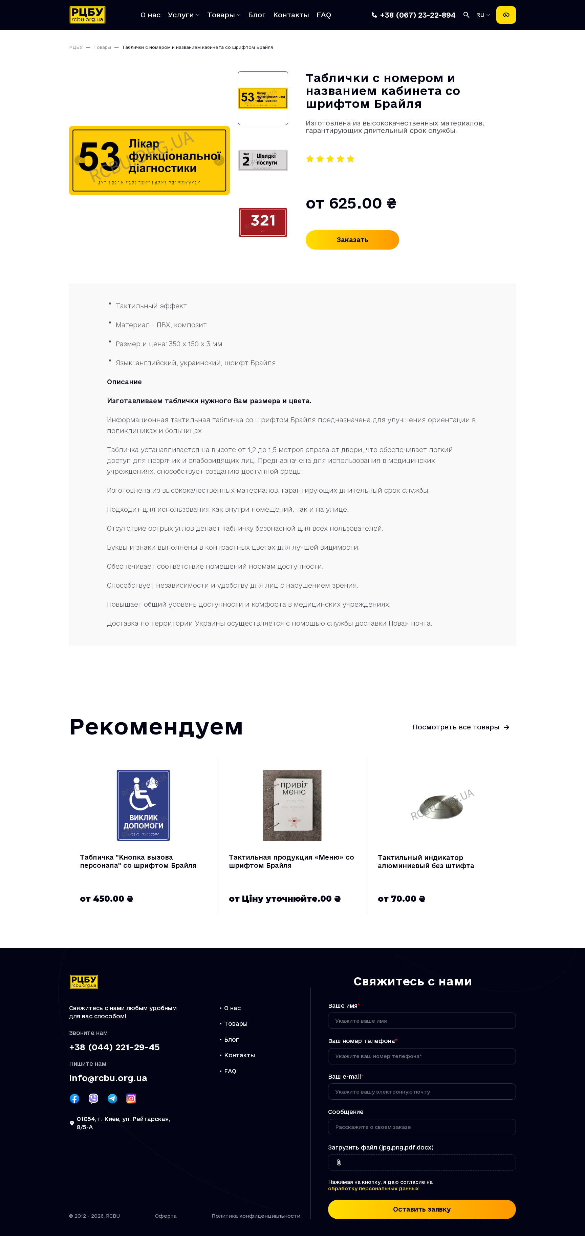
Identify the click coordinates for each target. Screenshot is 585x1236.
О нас (150, 15)
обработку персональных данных (373, 1188)
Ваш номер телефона (362, 1041)
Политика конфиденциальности (256, 1216)
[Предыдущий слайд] (79, 160)
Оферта (166, 1216)
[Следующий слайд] (219, 160)
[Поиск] (466, 15)
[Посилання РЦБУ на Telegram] (112, 1098)
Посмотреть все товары (456, 727)
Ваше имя (344, 1005)
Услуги (181, 15)
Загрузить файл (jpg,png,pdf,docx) (381, 1147)
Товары (221, 15)
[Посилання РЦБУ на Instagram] (131, 1098)
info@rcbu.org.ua (108, 1078)
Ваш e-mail (345, 1076)
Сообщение (346, 1112)
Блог (257, 15)
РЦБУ (76, 47)
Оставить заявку (422, 1209)
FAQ (324, 15)
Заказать (352, 239)
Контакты (291, 15)
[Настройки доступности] (506, 15)
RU (481, 15)
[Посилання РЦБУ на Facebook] (74, 1098)
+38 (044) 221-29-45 (114, 1047)
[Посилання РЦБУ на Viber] (93, 1098)
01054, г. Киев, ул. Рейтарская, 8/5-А (123, 1123)
